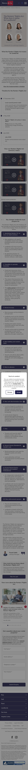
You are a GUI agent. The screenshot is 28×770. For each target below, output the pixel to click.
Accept (19, 392)
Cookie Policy (17, 384)
